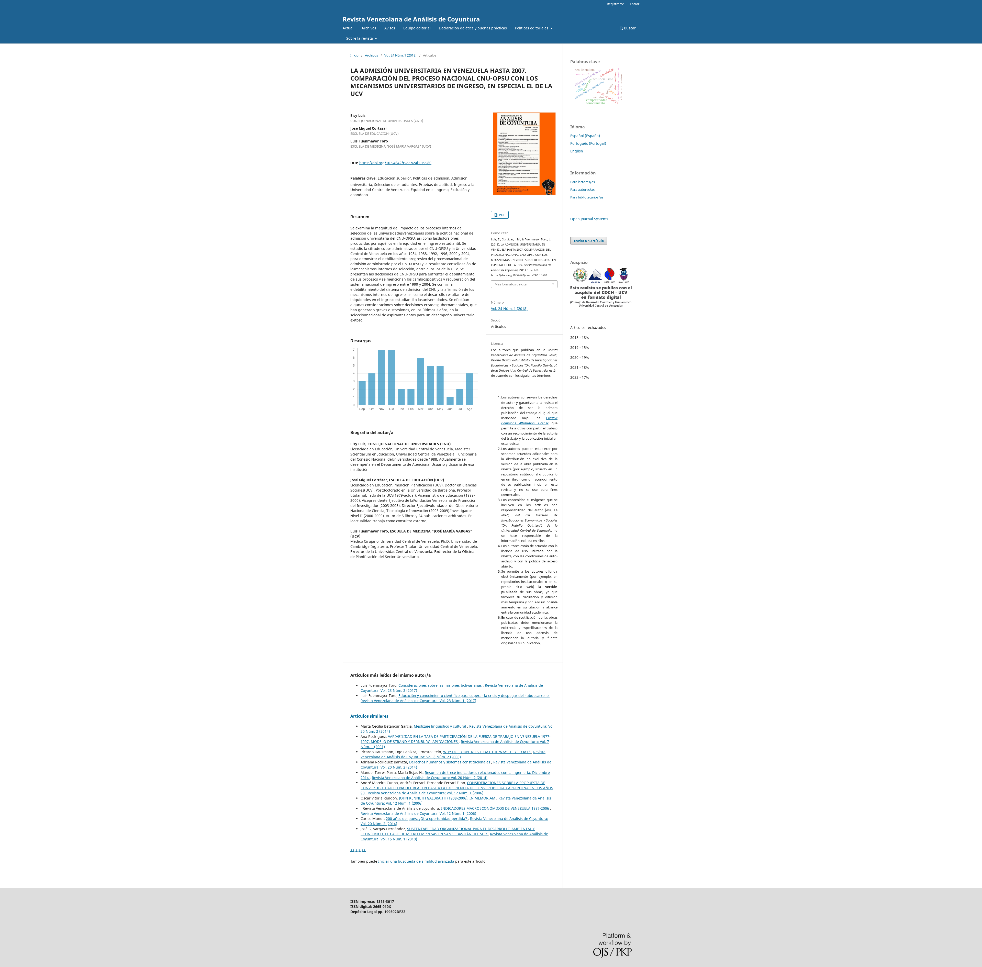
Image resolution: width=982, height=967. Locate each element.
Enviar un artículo (589, 240)
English (576, 151)
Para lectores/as (582, 182)
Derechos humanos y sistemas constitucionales (450, 762)
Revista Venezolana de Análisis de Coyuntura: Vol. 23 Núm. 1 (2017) (418, 700)
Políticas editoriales (532, 28)
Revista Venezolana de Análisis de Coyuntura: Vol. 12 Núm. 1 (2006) (425, 793)
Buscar (629, 28)
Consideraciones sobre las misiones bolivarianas (440, 685)
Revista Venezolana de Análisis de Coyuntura (411, 19)
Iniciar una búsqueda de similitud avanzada (416, 861)
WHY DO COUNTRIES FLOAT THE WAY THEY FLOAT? (487, 751)
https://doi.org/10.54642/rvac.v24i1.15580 (395, 162)
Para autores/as (582, 189)
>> (364, 849)
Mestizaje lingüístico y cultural (440, 726)
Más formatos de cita (511, 284)
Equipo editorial (417, 28)
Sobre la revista (360, 38)
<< (352, 849)
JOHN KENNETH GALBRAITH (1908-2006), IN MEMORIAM (447, 798)
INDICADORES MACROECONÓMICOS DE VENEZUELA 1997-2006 (495, 808)
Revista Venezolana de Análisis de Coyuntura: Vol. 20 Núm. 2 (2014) (429, 777)
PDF (501, 215)
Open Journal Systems (589, 218)
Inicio (354, 55)
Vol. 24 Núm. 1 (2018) (400, 55)
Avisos (389, 28)
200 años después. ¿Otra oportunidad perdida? (427, 818)
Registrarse (615, 4)
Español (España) (585, 135)
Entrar (634, 4)
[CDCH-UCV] (601, 305)
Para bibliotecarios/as (586, 197)
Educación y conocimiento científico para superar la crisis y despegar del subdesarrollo (474, 695)
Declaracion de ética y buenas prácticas (473, 28)
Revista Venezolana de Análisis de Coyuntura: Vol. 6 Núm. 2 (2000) (453, 754)
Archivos (369, 28)
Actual (348, 28)
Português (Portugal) (588, 143)
